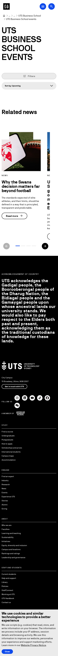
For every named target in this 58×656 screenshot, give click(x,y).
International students (11, 452)
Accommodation (9, 460)
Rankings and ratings (11, 553)
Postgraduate (7, 440)
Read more (14, 216)
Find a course (7, 432)
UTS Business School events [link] (21, 19)
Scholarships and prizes (12, 448)
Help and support (9, 578)
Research (6, 484)
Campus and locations (11, 549)
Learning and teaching (11, 533)
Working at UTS (8, 594)
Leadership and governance (13, 557)
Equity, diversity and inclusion (14, 545)
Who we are (6, 525)
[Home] (4, 15)
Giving (4, 509)
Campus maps (8, 456)
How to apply (7, 444)
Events (4, 492)
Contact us (6, 602)
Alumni (5, 505)
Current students (9, 574)
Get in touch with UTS (14, 386)
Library (5, 582)
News (4, 488)
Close (7, 651)
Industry (5, 480)
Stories (5, 501)
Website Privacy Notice (33, 645)
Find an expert (8, 476)
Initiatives (6, 541)
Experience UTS (8, 497)
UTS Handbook (8, 598)
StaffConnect (7, 590)
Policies (5, 586)
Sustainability (7, 537)
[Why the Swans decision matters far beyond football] (21, 151)
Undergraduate (8, 436)
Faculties (5, 529)
